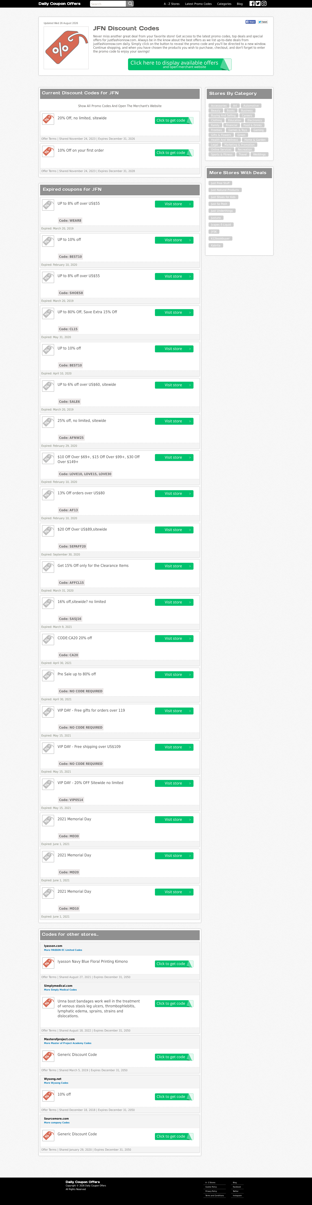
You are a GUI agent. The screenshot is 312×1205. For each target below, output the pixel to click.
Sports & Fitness (222, 154)
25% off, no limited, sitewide (82, 420)
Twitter (236, 1191)
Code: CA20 (68, 655)
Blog (240, 4)
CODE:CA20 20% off (75, 638)
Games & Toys (237, 130)
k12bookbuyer (220, 238)
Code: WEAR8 (70, 220)
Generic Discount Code (77, 1054)
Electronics (255, 120)
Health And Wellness (224, 140)
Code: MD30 (69, 836)
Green (241, 135)
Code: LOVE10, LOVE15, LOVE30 (85, 474)
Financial (231, 125)
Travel (243, 154)
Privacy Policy (211, 1191)
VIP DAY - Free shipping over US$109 (89, 746)
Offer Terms (49, 138)
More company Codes (57, 1122)
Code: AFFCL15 (71, 583)
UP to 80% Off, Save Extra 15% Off (87, 312)
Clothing (216, 120)
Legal (214, 144)
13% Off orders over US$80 (81, 493)
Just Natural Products (225, 190)
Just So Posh (219, 204)
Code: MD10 (69, 908)
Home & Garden (255, 140)
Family (215, 125)
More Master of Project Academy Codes (67, 1043)
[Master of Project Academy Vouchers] (48, 1056)
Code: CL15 (68, 329)
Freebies (216, 130)
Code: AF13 (68, 510)
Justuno (216, 218)
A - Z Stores (172, 4)
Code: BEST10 (70, 257)
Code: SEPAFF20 (72, 546)
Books (231, 110)
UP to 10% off (69, 239)
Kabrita (215, 245)
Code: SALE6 (69, 401)
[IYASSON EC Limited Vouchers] (48, 963)
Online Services (221, 149)
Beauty (215, 110)
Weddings (259, 154)
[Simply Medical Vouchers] (48, 1002)
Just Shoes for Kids (223, 197)
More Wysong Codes (56, 1083)
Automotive (251, 105)
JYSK (214, 231)
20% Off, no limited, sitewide (82, 118)
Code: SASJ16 (70, 619)
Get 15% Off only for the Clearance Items (93, 565)
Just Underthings (222, 210)
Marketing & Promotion (239, 144)
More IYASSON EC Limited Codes (63, 950)
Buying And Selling (223, 115)
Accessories (219, 105)
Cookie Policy (211, 1187)
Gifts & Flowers (221, 135)
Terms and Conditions (214, 1195)
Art (235, 105)
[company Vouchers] (48, 1135)
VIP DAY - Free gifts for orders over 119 (91, 710)
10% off (64, 1094)
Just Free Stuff (220, 183)
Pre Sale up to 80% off (77, 674)
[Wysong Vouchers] (48, 1096)
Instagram (237, 1195)
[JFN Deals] (48, 205)
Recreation (245, 149)
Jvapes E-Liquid (221, 224)
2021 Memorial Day (74, 819)
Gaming (259, 130)
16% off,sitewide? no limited (82, 601)
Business (247, 110)
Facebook (237, 1187)
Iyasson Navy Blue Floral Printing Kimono (93, 961)
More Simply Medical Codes (60, 989)
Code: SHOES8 (71, 293)
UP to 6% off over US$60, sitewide (87, 384)
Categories (224, 4)
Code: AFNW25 (71, 438)
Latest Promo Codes (198, 4)
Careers (247, 115)
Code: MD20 (69, 872)
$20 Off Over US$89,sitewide (82, 529)
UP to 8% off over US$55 (79, 203)
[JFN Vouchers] (48, 119)
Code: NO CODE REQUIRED (80, 691)
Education (234, 120)
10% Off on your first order (81, 150)
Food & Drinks (253, 125)
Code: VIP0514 (71, 800)
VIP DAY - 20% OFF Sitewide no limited (90, 782)
